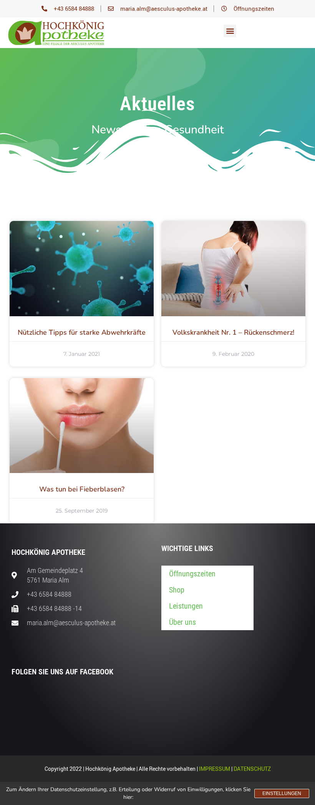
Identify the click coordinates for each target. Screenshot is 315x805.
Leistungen (186, 606)
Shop (176, 589)
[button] (230, 31)
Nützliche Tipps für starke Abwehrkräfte (82, 332)
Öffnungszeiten (192, 573)
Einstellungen (281, 793)
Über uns (182, 622)
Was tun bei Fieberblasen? (81, 489)
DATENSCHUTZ (252, 768)
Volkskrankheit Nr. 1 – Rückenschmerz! (233, 332)
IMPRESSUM (214, 768)
